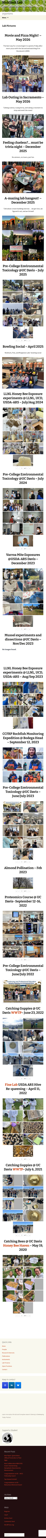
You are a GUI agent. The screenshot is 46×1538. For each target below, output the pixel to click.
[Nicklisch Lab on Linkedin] (12, 1385)
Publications (6, 1356)
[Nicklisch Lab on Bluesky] (18, 1385)
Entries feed (8, 1518)
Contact (4, 1369)
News (4, 1346)
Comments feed (9, 1521)
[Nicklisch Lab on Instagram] (5, 1385)
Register (7, 1511)
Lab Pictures (6, 1363)
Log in (6, 1515)
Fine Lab (11, 1085)
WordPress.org (9, 1525)
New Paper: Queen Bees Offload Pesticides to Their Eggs (12, 1458)
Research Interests (8, 1353)
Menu (4, 17)
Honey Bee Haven (16, 1245)
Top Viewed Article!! (10, 1479)
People (4, 1349)
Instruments (6, 1359)
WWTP (16, 1013)
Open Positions (7, 1366)
